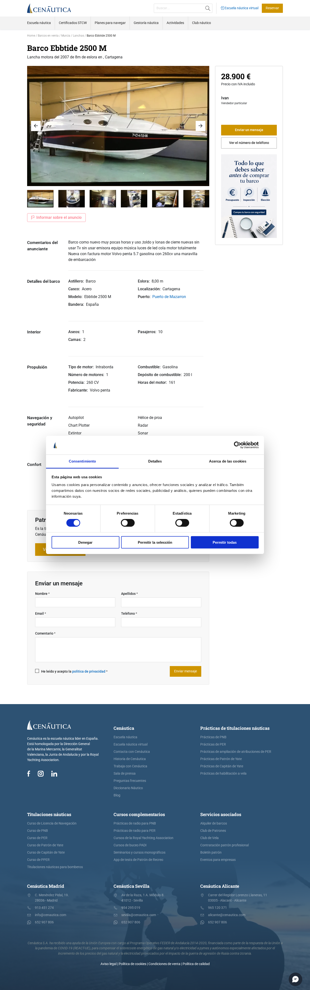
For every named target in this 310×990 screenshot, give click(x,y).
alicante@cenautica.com (226, 915)
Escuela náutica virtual (241, 8)
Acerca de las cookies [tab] (227, 461)
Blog (117, 795)
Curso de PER (37, 838)
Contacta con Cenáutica (132, 752)
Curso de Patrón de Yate (45, 845)
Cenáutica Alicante (219, 886)
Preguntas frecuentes (130, 781)
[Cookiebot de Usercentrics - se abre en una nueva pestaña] (237, 445)
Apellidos (129, 594)
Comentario (45, 633)
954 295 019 (130, 908)
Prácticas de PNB (213, 737)
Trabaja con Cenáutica (130, 766)
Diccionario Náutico (128, 788)
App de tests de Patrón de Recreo (138, 860)
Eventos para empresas (218, 860)
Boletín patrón (211, 852)
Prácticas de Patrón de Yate (221, 759)
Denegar (85, 542)
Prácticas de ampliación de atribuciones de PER (235, 752)
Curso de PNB (37, 831)
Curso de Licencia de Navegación (52, 823)
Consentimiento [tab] (82, 461)
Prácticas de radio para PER (134, 831)
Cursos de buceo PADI (130, 845)
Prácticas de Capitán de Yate (221, 766)
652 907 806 (44, 922)
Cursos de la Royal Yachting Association (143, 838)
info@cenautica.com (50, 915)
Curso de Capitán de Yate (46, 852)
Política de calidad (196, 964)
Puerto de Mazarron (169, 296)
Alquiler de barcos (213, 823)
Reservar (272, 8)
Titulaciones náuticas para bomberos (55, 867)
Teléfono (129, 614)
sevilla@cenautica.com (138, 915)
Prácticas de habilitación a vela (223, 773)
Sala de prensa (125, 773)
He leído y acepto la (74, 671)
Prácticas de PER (213, 744)
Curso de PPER (38, 860)
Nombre (42, 594)
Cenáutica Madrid (45, 886)
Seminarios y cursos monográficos (139, 852)
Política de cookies (132, 964)
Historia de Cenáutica (130, 759)
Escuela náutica (125, 737)
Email (40, 614)
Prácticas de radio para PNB (135, 823)
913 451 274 (44, 908)
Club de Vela (209, 838)
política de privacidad (88, 671)
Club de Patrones (213, 831)
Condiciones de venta (164, 964)
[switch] (128, 523)
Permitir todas (225, 542)
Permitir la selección (155, 542)
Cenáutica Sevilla (131, 886)
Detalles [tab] (155, 461)
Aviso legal (108, 964)
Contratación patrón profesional (224, 845)
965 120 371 (217, 908)
